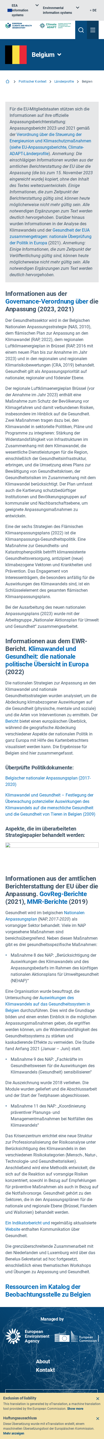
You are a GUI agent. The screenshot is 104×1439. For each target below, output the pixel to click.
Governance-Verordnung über (46, 301)
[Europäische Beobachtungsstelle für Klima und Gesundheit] (18, 25)
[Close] (97, 1398)
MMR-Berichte (47, 901)
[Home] (8, 82)
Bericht (11, 721)
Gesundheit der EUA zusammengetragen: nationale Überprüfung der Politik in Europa (50, 236)
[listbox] (23, 10)
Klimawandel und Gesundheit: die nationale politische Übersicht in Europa (47, 656)
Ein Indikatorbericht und (27, 1222)
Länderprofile (64, 81)
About (43, 1361)
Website (12, 1229)
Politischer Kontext (32, 81)
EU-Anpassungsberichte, (44, 147)
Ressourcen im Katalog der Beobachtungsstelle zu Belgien (48, 1290)
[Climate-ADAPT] (55, 25)
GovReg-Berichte (63, 894)
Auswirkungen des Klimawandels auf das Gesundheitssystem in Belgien (47, 1004)
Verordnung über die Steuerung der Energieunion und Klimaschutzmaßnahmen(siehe (50, 141)
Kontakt (45, 1370)
